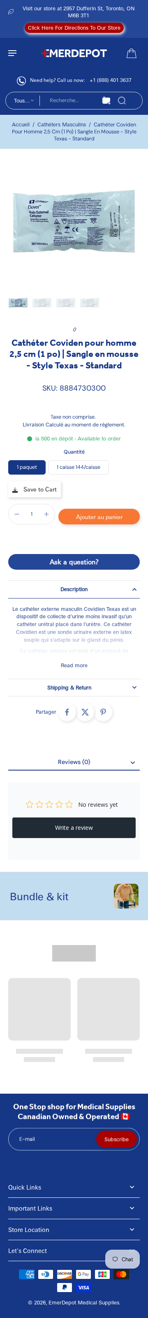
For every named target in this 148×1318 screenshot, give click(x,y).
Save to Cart (39, 489)
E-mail (27, 1139)
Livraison (34, 424)
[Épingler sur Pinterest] (103, 712)
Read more (74, 665)
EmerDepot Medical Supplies (84, 1302)
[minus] (17, 514)
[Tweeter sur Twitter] (85, 712)
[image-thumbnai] (18, 303)
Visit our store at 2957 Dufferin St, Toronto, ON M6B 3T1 (79, 12)
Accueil (21, 124)
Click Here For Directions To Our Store (74, 27)
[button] (99, 516)
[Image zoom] (74, 223)
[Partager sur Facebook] (67, 712)
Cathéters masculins (61, 124)
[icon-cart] (131, 52)
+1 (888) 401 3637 (111, 80)
